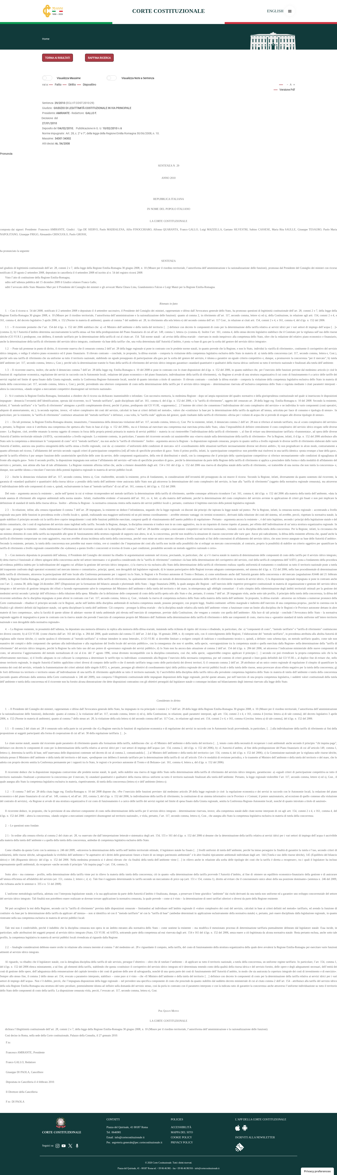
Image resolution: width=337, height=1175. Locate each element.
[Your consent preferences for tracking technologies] (317, 1171)
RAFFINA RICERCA (99, 57)
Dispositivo (89, 84)
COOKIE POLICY (181, 1137)
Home (45, 38)
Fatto (58, 84)
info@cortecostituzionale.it (130, 1137)
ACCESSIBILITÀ (181, 1127)
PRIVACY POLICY (182, 1142)
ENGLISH (275, 11)
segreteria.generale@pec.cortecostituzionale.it (137, 1142)
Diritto (72, 84)
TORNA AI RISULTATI (57, 57)
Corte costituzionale (168, 11)
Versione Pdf (287, 89)
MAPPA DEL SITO (182, 1132)
